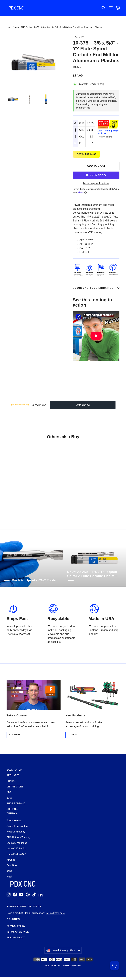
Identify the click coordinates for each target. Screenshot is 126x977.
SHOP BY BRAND (16, 803)
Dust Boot (12, 865)
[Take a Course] (34, 695)
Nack (9, 876)
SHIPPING (12, 809)
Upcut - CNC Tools (22, 27)
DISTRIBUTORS (15, 786)
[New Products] (92, 695)
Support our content (17, 826)
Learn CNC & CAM (17, 848)
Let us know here (55, 913)
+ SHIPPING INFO (105, 137)
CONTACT (12, 781)
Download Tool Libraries (93, 288)
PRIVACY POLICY (16, 926)
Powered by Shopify (72, 966)
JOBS (9, 797)
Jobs (9, 870)
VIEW (74, 734)
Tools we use (14, 820)
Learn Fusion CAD (16, 854)
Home (9, 27)
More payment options (96, 183)
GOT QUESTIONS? (86, 154)
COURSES (14, 734)
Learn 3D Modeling (17, 842)
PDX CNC (78, 37)
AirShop (11, 859)
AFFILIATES (13, 775)
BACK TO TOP (14, 769)
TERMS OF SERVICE (18, 931)
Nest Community (16, 831)
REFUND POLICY (16, 937)
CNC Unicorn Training (18, 837)
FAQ (9, 792)
